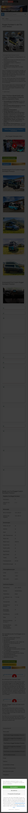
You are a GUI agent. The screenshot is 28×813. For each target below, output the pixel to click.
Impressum (17, 809)
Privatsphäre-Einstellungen (14, 794)
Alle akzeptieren (14, 787)
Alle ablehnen (14, 790)
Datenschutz (11, 809)
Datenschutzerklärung (20, 803)
